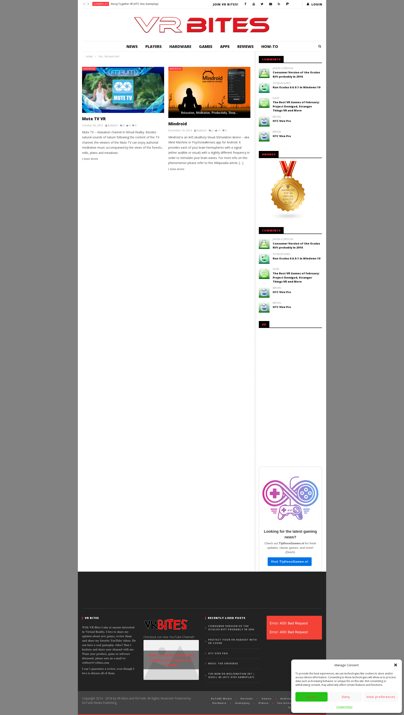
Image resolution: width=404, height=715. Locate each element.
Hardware (180, 46)
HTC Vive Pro (282, 121)
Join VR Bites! (225, 4)
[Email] (270, 4)
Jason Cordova (283, 68)
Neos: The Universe (223, 663)
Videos (263, 702)
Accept (311, 697)
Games (205, 46)
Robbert (113, 125)
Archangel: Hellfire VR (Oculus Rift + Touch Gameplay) (142, 4)
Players (153, 46)
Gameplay (101, 4)
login (316, 4)
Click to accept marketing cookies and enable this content (171, 660)
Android (89, 68)
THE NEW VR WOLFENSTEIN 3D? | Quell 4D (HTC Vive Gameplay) (231, 675)
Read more (91, 159)
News (132, 46)
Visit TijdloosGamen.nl (289, 561)
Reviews (245, 46)
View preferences (380, 697)
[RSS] (279, 4)
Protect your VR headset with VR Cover (232, 641)
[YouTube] (254, 4)
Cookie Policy (344, 707)
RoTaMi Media (221, 698)
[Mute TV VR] (123, 90)
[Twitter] (262, 4)
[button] (395, 665)
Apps (225, 46)
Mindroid (177, 124)
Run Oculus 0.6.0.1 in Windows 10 (296, 87)
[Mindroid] (209, 92)
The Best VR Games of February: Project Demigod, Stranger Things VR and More (296, 106)
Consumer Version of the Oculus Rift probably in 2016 (296, 74)
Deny (346, 697)
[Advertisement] (290, 396)
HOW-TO (269, 46)
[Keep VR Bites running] (287, 4)
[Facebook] (245, 4)
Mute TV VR (94, 119)
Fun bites (284, 702)
